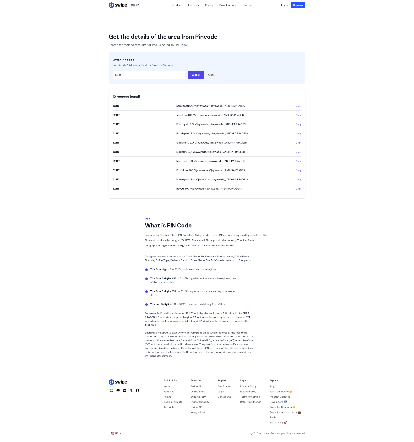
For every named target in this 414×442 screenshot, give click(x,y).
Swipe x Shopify (200, 402)
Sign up (298, 5)
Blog (272, 386)
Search (196, 75)
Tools (273, 417)
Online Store (198, 391)
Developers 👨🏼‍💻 (278, 402)
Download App (228, 5)
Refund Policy (248, 391)
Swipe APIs (197, 407)
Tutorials (169, 407)
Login (284, 5)
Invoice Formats (173, 402)
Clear (211, 75)
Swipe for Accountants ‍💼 (285, 412)
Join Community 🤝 (281, 391)
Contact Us (224, 396)
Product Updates (280, 396)
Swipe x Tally (198, 396)
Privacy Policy (248, 386)
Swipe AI (196, 386)
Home (167, 386)
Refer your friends (250, 402)
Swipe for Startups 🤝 (283, 407)
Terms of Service (250, 396)
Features (193, 5)
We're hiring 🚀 (278, 422)
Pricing (209, 5)
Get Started (225, 386)
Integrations (198, 412)
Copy (298, 105)
